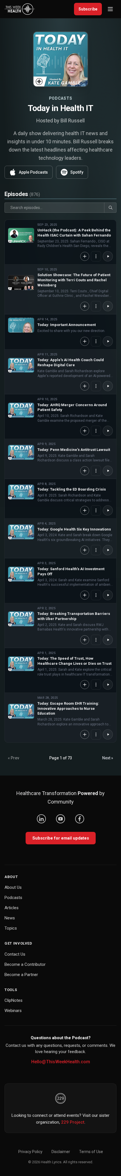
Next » (107, 758)
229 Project (72, 1122)
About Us (13, 887)
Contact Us (15, 954)
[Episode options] (96, 256)
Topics (11, 928)
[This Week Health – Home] (20, 9)
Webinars (13, 1010)
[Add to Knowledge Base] (84, 256)
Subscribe (88, 9)
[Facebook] (79, 819)
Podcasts (13, 897)
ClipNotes (14, 1000)
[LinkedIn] (41, 819)
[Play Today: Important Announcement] (21, 325)
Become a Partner (21, 974)
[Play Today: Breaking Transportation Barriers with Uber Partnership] (21, 619)
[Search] (110, 208)
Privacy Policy (30, 1151)
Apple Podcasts (33, 172)
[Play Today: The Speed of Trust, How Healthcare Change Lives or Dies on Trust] (21, 664)
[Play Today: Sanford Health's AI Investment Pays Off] (21, 574)
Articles (12, 907)
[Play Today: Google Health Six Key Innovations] (21, 532)
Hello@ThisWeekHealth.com (60, 1061)
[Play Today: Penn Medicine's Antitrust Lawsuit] (21, 452)
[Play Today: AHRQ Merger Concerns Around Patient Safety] (21, 410)
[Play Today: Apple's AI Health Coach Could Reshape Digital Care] (21, 365)
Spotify (76, 172)
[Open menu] (110, 9)
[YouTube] (60, 819)
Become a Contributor (25, 964)
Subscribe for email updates (60, 838)
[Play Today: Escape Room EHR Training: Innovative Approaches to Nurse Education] (21, 711)
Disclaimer (60, 1151)
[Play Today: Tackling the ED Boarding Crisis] (21, 492)
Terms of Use (91, 1151)
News (10, 918)
